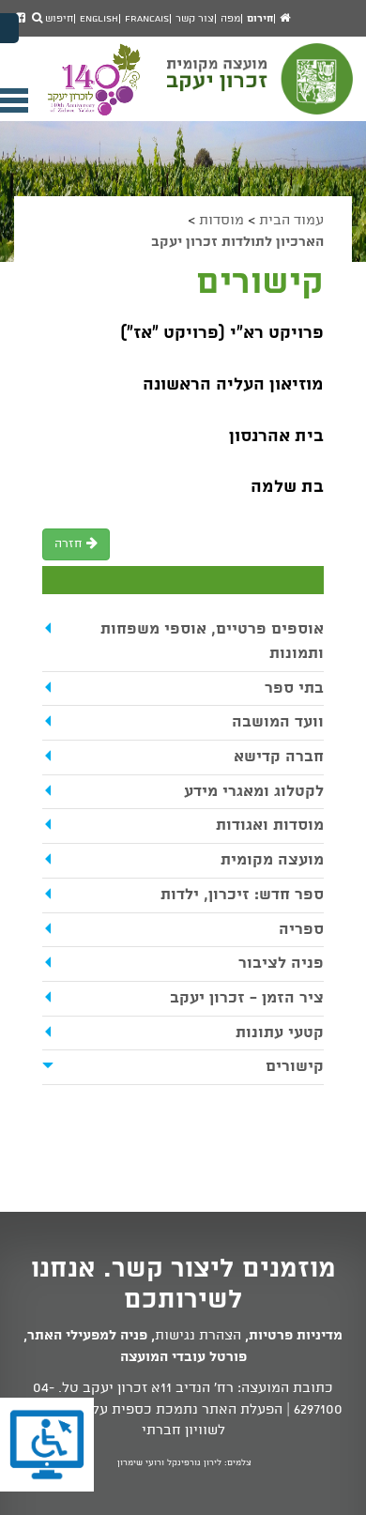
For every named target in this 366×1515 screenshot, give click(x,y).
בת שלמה (285, 487)
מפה (230, 18)
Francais (147, 18)
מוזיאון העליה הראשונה (233, 385)
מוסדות (221, 220)
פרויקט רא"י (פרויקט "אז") (219, 333)
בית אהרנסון (276, 436)
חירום (260, 18)
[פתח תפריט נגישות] (9, 28)
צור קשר (194, 18)
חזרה (70, 544)
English (99, 18)
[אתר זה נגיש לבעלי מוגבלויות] (47, 1444)
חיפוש (57, 18)
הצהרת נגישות (198, 1335)
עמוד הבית (291, 220)
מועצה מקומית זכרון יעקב (262, 87)
